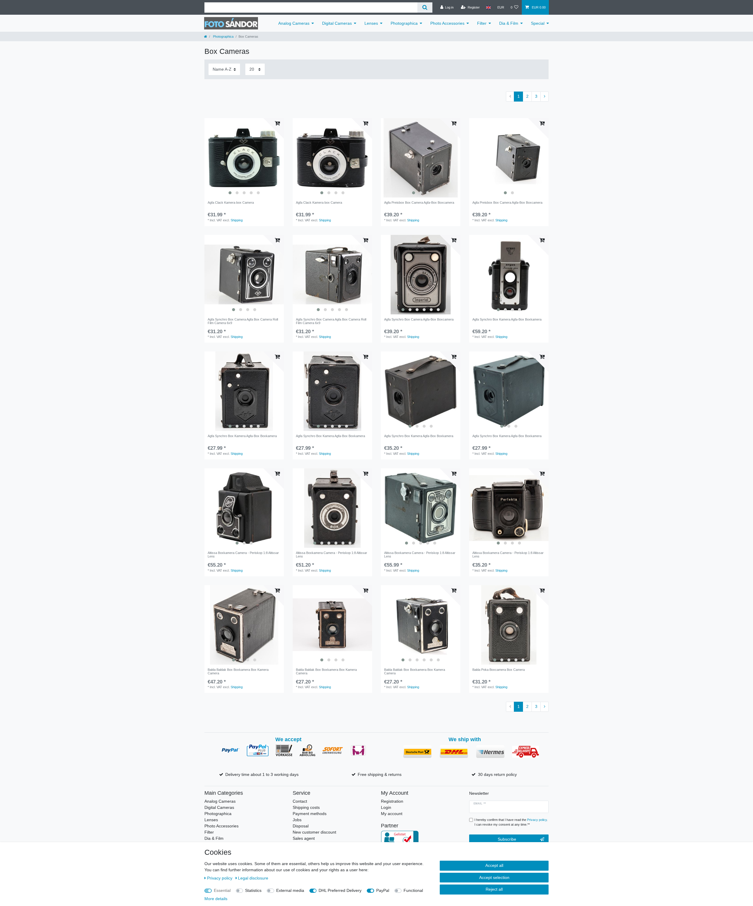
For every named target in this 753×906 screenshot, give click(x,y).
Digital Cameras (337, 23)
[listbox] (244, 158)
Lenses (371, 23)
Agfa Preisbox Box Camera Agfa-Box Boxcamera (419, 202)
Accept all (494, 865)
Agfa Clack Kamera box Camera (231, 202)
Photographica (404, 23)
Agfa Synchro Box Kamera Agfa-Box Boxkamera (507, 319)
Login (386, 807)
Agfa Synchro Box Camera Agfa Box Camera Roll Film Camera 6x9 (243, 321)
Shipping (237, 220)
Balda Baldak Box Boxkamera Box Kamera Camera (238, 671)
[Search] (424, 7)
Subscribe (507, 839)
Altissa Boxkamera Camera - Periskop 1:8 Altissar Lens (243, 554)
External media (290, 890)
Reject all (494, 889)
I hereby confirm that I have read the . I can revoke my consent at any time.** (511, 822)
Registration (392, 801)
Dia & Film (508, 23)
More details (215, 898)
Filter (482, 23)
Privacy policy (220, 878)
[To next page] (544, 97)
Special (537, 23)
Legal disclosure (253, 878)
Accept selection (494, 877)
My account (391, 813)
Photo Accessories (447, 23)
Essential (222, 890)
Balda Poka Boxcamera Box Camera (498, 669)
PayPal (382, 890)
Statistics (253, 890)
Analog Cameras (293, 23)
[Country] (488, 7)
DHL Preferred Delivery (340, 890)
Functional (413, 890)
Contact (300, 801)
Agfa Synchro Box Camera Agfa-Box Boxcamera (419, 319)
